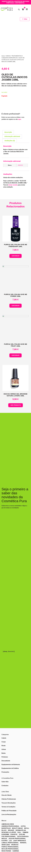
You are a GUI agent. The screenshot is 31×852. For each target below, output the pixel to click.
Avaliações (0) (9, 140)
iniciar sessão (12, 185)
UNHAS (8, 56)
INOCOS (20, 165)
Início (3, 56)
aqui (19, 119)
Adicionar (15, 256)
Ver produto (15, 405)
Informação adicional (12, 136)
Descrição (8, 132)
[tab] (8, 132)
